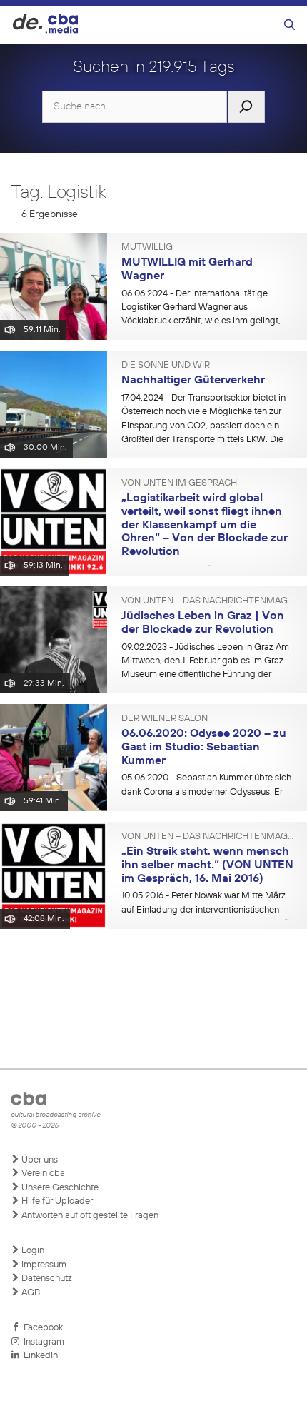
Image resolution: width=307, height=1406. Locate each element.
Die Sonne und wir (165, 365)
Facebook (41, 1327)
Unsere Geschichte (59, 1187)
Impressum (42, 1265)
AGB (29, 1292)
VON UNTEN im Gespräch (179, 483)
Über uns (38, 1160)
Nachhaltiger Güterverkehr (193, 380)
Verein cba (42, 1173)
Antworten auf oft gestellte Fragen (88, 1215)
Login (31, 1250)
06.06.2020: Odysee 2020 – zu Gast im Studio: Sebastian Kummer (203, 747)
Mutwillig (147, 247)
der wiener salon (164, 719)
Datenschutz (45, 1278)
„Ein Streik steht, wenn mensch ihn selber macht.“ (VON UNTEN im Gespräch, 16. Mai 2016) (207, 865)
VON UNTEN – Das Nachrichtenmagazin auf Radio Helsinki (208, 601)
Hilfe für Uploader (56, 1201)
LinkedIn (38, 1355)
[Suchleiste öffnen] (289, 25)
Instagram (41, 1342)
